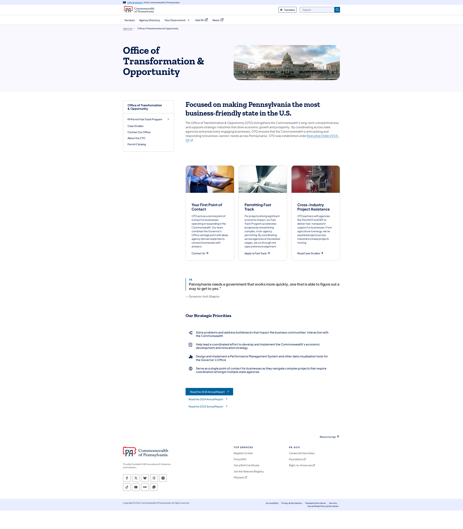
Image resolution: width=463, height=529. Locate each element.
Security (333, 503)
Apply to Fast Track (256, 253)
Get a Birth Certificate (246, 465)
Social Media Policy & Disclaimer (323, 506)
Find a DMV (240, 459)
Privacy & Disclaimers (291, 503)
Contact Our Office (139, 132)
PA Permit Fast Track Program (145, 119)
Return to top (328, 436)
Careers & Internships (302, 453)
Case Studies (135, 126)
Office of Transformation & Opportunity (145, 106)
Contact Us (198, 253)
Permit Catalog (137, 144)
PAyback (239, 477)
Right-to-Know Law (300, 465)
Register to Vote (243, 453)
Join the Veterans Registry (249, 471)
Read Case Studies (308, 253)
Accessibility (272, 503)
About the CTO (136, 138)
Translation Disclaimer (315, 503)
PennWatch (296, 459)
